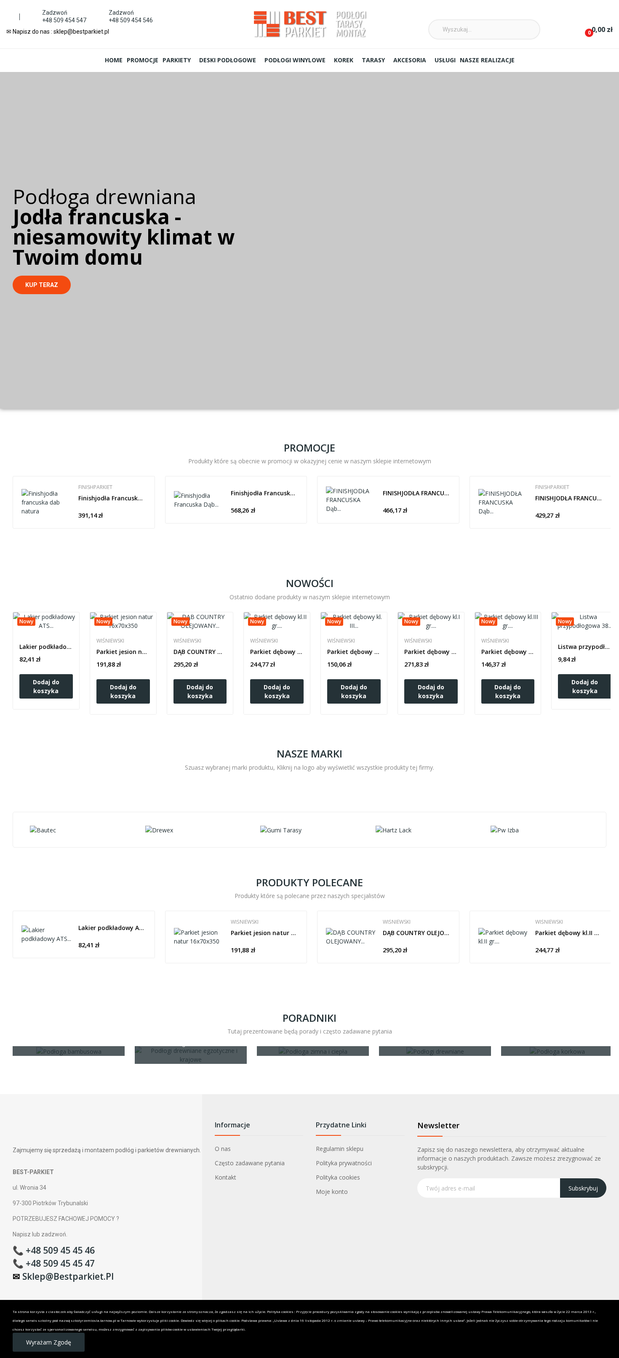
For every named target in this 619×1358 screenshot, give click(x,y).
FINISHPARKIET (95, 487)
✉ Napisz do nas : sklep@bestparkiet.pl (57, 31)
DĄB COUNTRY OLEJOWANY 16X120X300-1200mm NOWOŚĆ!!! (200, 652)
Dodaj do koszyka (46, 686)
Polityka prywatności (344, 1163)
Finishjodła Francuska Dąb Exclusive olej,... (265, 493)
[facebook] (379, 14)
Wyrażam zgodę (48, 1342)
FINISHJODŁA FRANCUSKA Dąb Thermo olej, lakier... (417, 493)
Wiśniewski (110, 640)
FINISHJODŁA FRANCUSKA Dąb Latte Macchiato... (569, 498)
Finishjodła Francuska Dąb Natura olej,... (112, 498)
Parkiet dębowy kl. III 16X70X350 (354, 652)
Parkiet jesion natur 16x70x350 (123, 652)
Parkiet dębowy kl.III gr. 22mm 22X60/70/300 (508, 652)
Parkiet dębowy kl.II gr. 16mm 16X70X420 (277, 652)
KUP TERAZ (41, 285)
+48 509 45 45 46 (60, 1250)
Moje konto (332, 1192)
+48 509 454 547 (64, 20)
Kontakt (225, 1177)
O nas (223, 1149)
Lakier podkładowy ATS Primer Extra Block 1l (46, 647)
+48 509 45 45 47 (60, 1263)
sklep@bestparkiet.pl (68, 1276)
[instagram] (391, 14)
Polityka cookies (338, 1177)
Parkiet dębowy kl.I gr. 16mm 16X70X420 (431, 652)
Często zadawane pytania (250, 1163)
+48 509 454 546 (131, 20)
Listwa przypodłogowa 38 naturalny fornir (584, 647)
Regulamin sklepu (339, 1149)
